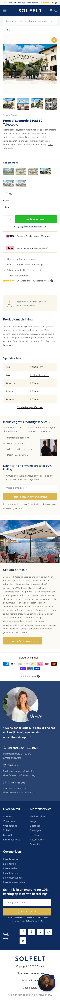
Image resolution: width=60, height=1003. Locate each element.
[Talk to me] (46, 982)
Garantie (35, 844)
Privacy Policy (30, 980)
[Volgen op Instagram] (31, 932)
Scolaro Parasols (11, 115)
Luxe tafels (9, 863)
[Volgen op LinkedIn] (23, 940)
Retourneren (37, 839)
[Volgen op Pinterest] (40, 932)
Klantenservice (11, 839)
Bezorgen (35, 830)
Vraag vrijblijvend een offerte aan (30, 226)
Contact (7, 834)
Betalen (34, 834)
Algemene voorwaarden (30, 973)
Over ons (8, 816)
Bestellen (35, 825)
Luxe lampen (10, 873)
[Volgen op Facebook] (23, 932)
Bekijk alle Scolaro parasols (22, 640)
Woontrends (10, 825)
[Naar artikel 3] (37, 104)
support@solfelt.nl (24, 771)
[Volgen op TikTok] (49, 932)
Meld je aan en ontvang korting (30, 496)
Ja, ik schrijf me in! (27, 911)
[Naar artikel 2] (23, 104)
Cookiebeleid (30, 987)
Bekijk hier (38, 504)
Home (7, 29)
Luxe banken (10, 859)
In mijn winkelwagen (36, 219)
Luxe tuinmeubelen (14, 882)
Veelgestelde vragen (37, 819)
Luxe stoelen (10, 868)
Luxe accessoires (13, 877)
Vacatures (9, 821)
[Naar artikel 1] (9, 104)
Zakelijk (7, 830)
